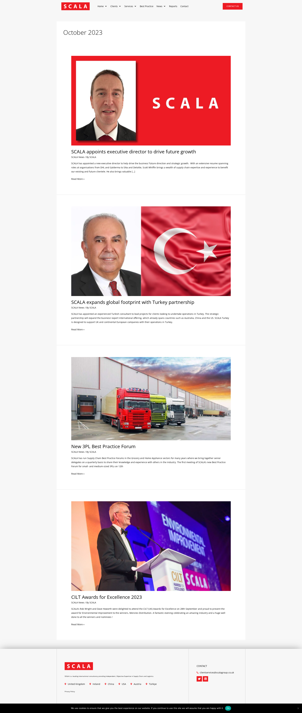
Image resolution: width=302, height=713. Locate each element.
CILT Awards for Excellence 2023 (106, 597)
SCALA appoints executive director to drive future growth (133, 151)
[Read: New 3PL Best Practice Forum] (151, 398)
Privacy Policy (70, 691)
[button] (102, 6)
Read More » (77, 178)
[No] (298, 708)
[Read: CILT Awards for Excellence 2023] (151, 545)
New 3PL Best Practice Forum (103, 446)
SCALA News (77, 157)
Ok (228, 708)
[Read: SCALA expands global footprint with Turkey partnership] (151, 250)
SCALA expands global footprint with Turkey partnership (132, 302)
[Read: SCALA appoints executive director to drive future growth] (151, 100)
